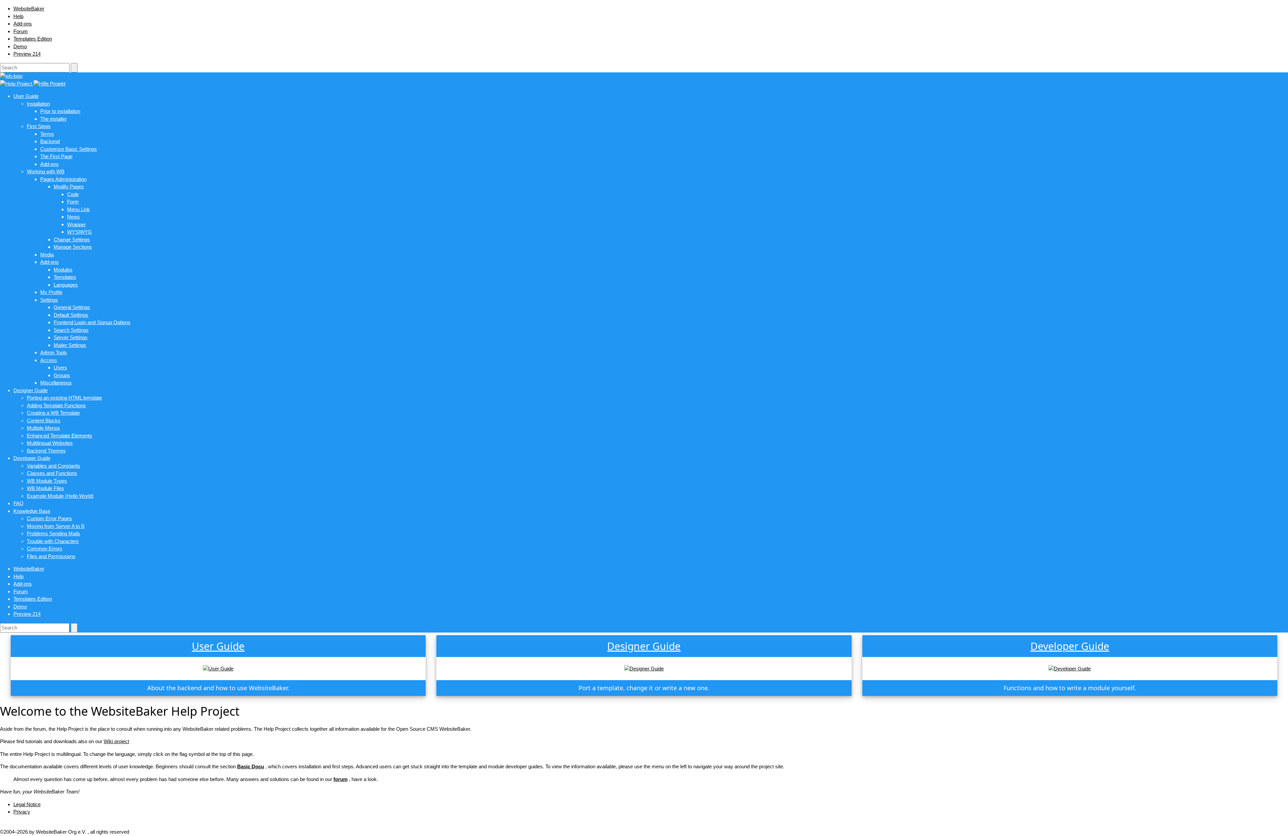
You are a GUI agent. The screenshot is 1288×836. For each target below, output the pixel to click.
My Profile (51, 292)
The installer (53, 119)
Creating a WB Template (53, 413)
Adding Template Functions (56, 405)
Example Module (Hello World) (60, 496)
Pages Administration (63, 179)
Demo (20, 46)
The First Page (56, 156)
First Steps (39, 126)
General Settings (72, 307)
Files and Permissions (51, 556)
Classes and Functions (52, 473)
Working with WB (45, 171)
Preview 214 (27, 54)
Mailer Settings (70, 345)
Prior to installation (60, 111)
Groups (62, 375)
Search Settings (71, 330)
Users (60, 367)
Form (73, 201)
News (73, 217)
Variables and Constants (53, 466)
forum (340, 779)
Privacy (21, 812)
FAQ (18, 503)
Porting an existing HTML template (64, 398)
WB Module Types (47, 481)
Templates (65, 277)
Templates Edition (32, 39)
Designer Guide (30, 390)
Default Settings (71, 315)
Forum (20, 31)
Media (47, 254)
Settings (49, 300)
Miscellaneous (56, 382)
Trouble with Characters (53, 541)
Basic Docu (250, 766)
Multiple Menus (43, 428)
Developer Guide (31, 458)
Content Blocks (43, 420)
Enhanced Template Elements (59, 435)
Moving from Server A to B (56, 526)
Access (48, 360)
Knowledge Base (31, 511)
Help (18, 16)
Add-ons (22, 23)
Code (73, 194)
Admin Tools (53, 352)
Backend (50, 141)
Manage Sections (73, 247)
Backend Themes (46, 451)
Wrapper (76, 224)
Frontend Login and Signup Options (92, 322)
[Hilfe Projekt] (49, 83)
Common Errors (44, 548)
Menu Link (78, 209)
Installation (38, 104)
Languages (66, 285)
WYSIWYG (79, 232)
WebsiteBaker (28, 8)
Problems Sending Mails (53, 533)
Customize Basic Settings (68, 149)
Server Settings (71, 337)
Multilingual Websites (50, 443)
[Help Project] (17, 83)
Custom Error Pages (49, 518)
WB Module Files (45, 488)
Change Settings (72, 239)
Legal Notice (27, 804)
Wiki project (116, 741)
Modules (63, 270)
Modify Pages (69, 186)
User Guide (26, 96)
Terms (47, 134)
